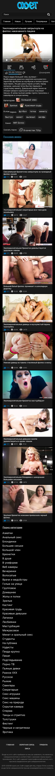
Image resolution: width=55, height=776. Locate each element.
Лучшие (28, 21)
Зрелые (13, 105)
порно (13, 112)
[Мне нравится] (6, 73)
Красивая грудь (33, 105)
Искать (48, 14)
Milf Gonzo (18, 122)
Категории (9, 100)
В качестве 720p (32, 130)
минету (43, 111)
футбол (22, 111)
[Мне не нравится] (23, 73)
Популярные (41, 21)
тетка (33, 111)
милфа (41, 117)
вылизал (30, 117)
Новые (18, 21)
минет (19, 117)
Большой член (28, 100)
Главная (6, 21)
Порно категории (12, 527)
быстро (9, 117)
